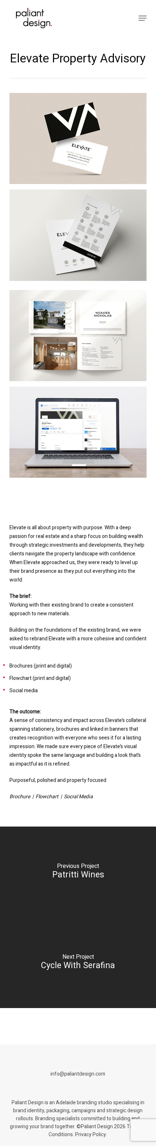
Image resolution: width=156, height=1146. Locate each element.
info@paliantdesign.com (77, 1074)
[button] (143, 18)
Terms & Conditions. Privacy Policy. (97, 1130)
